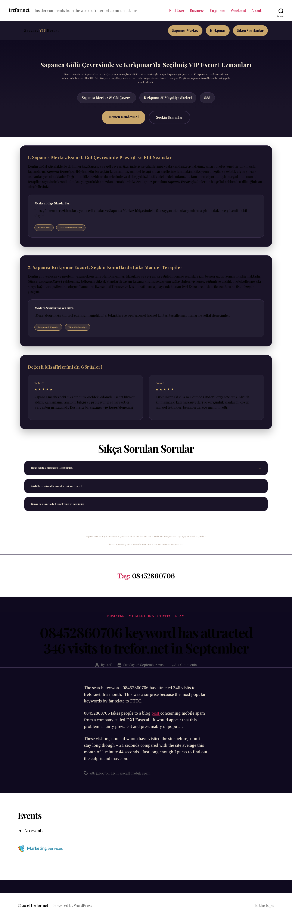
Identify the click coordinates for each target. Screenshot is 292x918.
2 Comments (187, 664)
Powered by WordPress (72, 905)
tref (108, 664)
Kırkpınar (218, 30)
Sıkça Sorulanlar (250, 30)
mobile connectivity (149, 616)
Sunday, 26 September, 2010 (144, 664)
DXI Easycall (120, 773)
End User (176, 10)
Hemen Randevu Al (124, 117)
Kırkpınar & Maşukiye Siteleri (168, 97)
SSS (207, 97)
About (256, 10)
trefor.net (19, 9)
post (156, 713)
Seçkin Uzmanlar (169, 117)
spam (180, 616)
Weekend (238, 10)
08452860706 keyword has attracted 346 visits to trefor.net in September (146, 640)
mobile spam (140, 773)
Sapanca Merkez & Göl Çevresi (106, 97)
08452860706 (99, 773)
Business (197, 10)
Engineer (217, 10)
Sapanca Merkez (185, 30)
